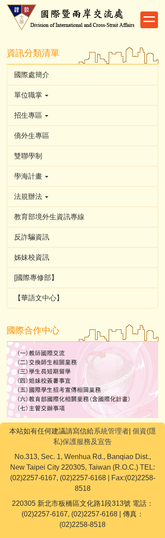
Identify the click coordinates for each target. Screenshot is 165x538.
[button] (82, 95)
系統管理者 (111, 431)
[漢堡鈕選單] (149, 19)
